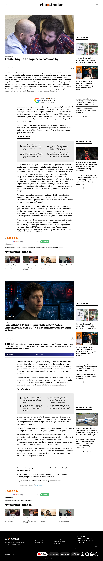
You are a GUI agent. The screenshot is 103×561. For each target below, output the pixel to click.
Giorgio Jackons (40, 247)
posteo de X (21, 500)
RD (61, 247)
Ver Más (86, 116)
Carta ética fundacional (39, 540)
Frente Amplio (22, 247)
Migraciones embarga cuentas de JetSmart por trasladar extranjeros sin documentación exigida (87, 431)
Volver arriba (8, 554)
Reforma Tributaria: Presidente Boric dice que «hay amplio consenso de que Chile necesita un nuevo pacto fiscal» (12, 266)
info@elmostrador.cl (16, 544)
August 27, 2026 (41, 485)
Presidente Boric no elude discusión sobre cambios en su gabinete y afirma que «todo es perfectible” (47, 266)
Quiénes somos (37, 539)
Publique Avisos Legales (59, 541)
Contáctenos (57, 543)
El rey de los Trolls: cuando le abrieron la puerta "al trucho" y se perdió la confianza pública (60, 154)
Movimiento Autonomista (52, 247)
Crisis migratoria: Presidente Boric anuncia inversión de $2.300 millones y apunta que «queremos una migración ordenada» (66, 266)
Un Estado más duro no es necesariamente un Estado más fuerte (86, 110)
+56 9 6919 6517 (8, 544)
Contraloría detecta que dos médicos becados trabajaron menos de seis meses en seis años (32, 147)
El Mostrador (10, 67)
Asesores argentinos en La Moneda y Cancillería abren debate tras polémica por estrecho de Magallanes (59, 147)
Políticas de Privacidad (39, 544)
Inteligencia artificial (10, 500)
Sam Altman (28, 500)
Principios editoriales (38, 542)
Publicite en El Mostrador (60, 539)
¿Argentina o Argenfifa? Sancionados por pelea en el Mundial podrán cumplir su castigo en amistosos (87, 179)
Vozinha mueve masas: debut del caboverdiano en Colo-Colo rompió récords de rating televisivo (86, 166)
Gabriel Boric (31, 247)
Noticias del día (84, 141)
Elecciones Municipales (11, 247)
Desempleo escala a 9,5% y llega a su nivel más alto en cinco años (86, 60)
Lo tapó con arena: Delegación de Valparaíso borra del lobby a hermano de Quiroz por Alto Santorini (33, 155)
